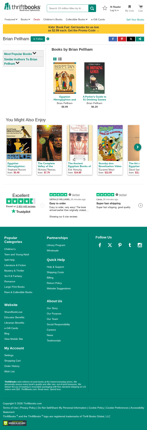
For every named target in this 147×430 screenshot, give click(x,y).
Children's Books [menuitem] (52, 19)
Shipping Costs (55, 272)
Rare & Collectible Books (18, 292)
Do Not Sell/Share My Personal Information (62, 407)
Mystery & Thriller (14, 270)
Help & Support (55, 266)
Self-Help (9, 259)
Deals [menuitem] (37, 19)
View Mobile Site (13, 338)
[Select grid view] (54, 59)
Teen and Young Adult (16, 254)
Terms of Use (10, 407)
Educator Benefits (14, 317)
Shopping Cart (12, 360)
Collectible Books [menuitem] (75, 19)
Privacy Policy (28, 407)
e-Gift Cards (11, 328)
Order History (12, 366)
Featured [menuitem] (10, 19)
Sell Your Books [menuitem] (135, 19)
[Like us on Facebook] (100, 245)
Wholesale (53, 250)
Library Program (56, 245)
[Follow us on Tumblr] (129, 245)
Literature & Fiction (15, 265)
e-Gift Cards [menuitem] (98, 19)
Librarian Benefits (14, 322)
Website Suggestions (59, 288)
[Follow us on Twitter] (110, 245)
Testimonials (54, 340)
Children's (10, 249)
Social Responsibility (58, 324)
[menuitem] (115, 7)
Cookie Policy (96, 407)
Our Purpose (54, 313)
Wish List (9, 371)
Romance (9, 281)
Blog (6, 333)
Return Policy (54, 283)
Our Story (52, 308)
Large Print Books (14, 286)
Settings (8, 355)
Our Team (52, 319)
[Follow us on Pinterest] (120, 245)
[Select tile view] (59, 59)
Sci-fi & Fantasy (13, 276)
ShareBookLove (13, 312)
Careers (51, 329)
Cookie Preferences (117, 407)
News (50, 335)
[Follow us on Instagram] (140, 245)
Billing (50, 277)
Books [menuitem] (24, 19)
